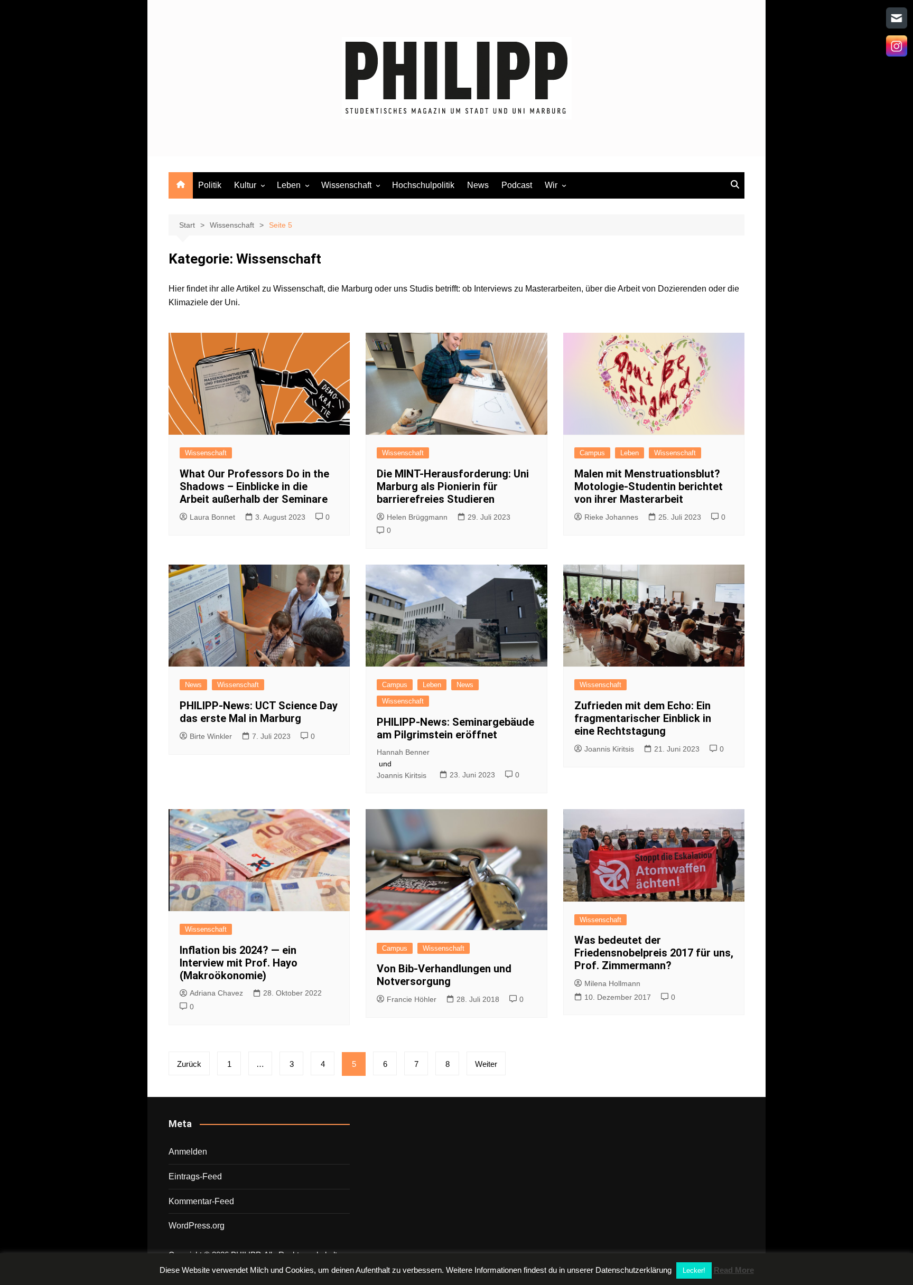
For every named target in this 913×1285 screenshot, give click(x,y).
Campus (592, 453)
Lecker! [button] (694, 1270)
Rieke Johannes (611, 517)
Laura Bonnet (212, 517)
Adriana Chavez (216, 993)
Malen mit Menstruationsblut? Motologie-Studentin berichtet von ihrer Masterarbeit (648, 486)
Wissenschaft (346, 185)
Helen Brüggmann (417, 517)
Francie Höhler (411, 999)
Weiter (486, 1063)
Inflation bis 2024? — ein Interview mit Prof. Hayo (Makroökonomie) (238, 963)
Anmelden (188, 1151)
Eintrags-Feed (195, 1176)
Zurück (189, 1063)
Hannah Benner (403, 752)
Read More (734, 1269)
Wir (551, 185)
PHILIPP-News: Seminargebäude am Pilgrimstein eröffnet (455, 728)
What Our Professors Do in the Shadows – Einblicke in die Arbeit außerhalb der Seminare (254, 486)
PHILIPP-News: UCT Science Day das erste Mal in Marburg (259, 712)
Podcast (516, 185)
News (478, 185)
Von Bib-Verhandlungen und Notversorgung (444, 975)
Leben (289, 185)
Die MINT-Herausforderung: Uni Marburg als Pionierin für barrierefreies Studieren (453, 486)
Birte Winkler (211, 736)
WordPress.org (197, 1225)
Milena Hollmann (612, 983)
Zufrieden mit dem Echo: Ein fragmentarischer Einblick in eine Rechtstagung (642, 718)
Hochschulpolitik (423, 185)
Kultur (245, 185)
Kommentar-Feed (201, 1201)
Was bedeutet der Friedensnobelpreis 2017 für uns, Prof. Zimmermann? (653, 953)
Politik (209, 185)
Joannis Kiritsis (401, 775)
